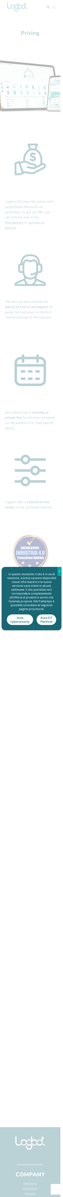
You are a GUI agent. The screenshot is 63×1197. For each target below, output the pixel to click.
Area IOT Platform (46, 620)
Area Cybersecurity (20, 620)
